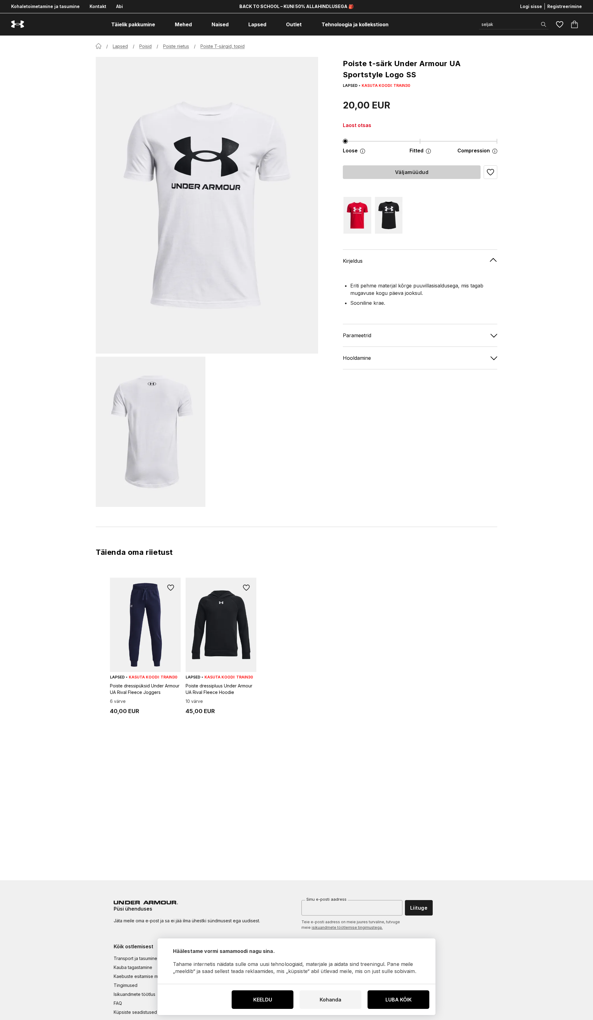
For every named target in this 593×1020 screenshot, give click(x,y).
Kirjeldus (353, 260)
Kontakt (98, 6)
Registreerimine (564, 6)
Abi (119, 6)
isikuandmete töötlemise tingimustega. (347, 927)
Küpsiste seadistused (135, 1012)
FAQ (118, 1003)
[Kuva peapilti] (207, 205)
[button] (490, 172)
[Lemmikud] (559, 24)
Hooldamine (357, 358)
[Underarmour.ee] (17, 24)
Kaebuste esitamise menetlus (143, 976)
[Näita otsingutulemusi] (543, 24)
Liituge (418, 908)
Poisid (145, 46)
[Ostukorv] (574, 24)
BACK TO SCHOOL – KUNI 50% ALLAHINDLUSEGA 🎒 (296, 6)
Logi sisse (531, 6)
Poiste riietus (176, 46)
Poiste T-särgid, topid (222, 46)
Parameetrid (357, 335)
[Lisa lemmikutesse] (171, 588)
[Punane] (357, 215)
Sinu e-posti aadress (326, 899)
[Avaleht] (98, 46)
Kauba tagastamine (133, 967)
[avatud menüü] (160, 24)
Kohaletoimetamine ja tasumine (45, 6)
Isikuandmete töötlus (134, 994)
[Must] (388, 215)
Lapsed (120, 46)
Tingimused (125, 985)
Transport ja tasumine (135, 958)
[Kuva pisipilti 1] (150, 432)
